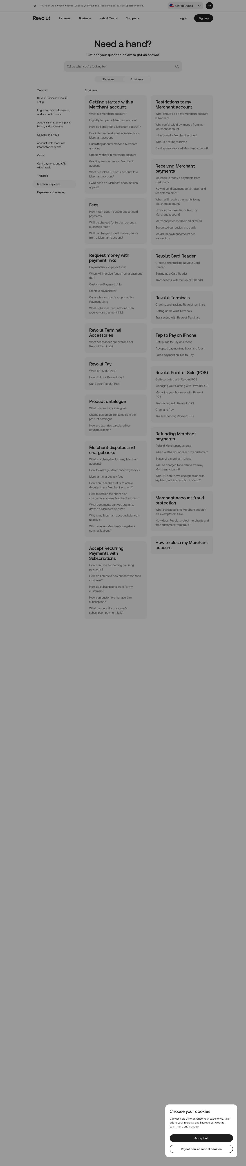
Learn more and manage (184, 1126)
